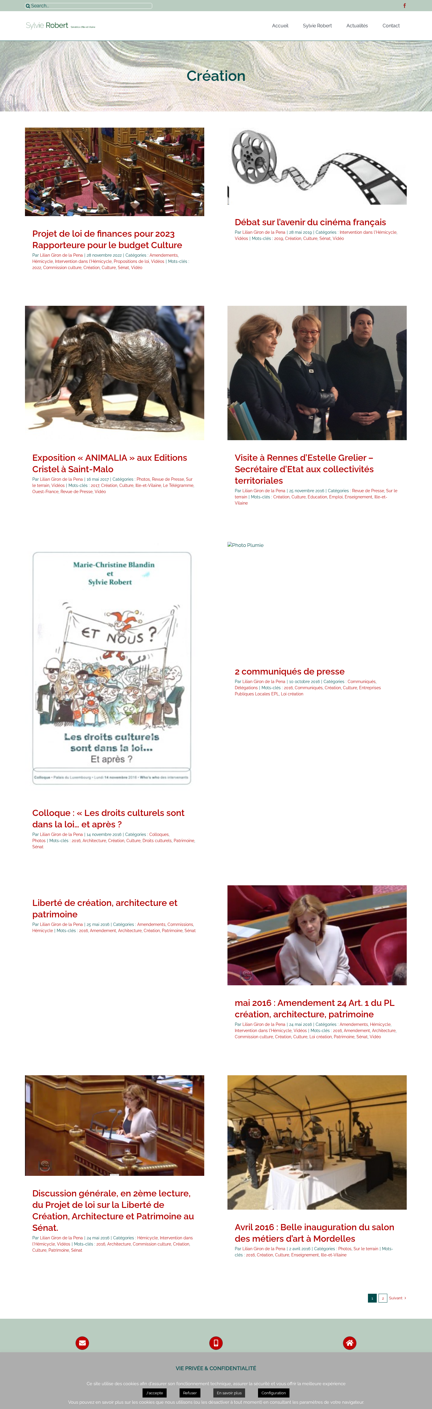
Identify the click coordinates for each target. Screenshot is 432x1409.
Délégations (332, 603)
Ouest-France (45, 491)
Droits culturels (157, 840)
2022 (36, 267)
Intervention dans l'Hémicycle (122, 178)
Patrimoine (184, 840)
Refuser (190, 1393)
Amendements (55, 178)
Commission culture (62, 267)
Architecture (94, 840)
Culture (109, 267)
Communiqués (305, 603)
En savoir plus (229, 1393)
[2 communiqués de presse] (317, 598)
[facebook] (404, 5)
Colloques (107, 678)
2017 (95, 485)
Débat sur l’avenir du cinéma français (310, 222)
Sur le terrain (131, 382)
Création (91, 267)
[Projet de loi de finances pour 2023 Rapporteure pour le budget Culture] (114, 172)
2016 (76, 840)
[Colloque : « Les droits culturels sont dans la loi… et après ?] (114, 668)
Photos (76, 382)
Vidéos (114, 184)
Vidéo (136, 267)
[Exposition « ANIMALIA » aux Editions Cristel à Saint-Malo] (114, 373)
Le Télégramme (178, 485)
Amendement (103, 930)
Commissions (180, 924)
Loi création (292, 694)
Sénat (123, 267)
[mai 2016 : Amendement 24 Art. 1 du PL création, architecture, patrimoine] (317, 935)
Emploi (336, 497)
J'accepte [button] (154, 1393)
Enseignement (358, 497)
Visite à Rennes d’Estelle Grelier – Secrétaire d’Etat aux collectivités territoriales (304, 469)
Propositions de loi (170, 178)
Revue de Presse (101, 382)
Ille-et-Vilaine (148, 485)
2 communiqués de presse (290, 671)
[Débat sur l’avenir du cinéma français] (317, 166)
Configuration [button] (274, 1393)
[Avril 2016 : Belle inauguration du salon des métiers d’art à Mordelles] (317, 1142)
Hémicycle (81, 178)
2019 (278, 238)
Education (317, 497)
